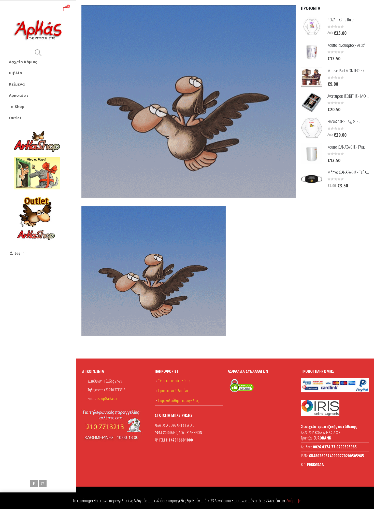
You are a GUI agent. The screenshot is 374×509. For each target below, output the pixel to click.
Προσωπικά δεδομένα (173, 390)
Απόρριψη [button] (293, 501)
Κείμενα (17, 84)
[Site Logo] (38, 30)
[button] (38, 52)
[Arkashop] (37, 141)
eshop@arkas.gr (107, 398)
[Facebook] (34, 483)
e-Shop (17, 106)
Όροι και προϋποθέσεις (174, 380)
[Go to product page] (311, 26)
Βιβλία (15, 72)
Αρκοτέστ (18, 95)
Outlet (15, 117)
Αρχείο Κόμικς (23, 61)
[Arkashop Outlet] (37, 218)
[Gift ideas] (37, 173)
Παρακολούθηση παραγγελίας (178, 400)
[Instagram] (43, 483)
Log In (19, 253)
